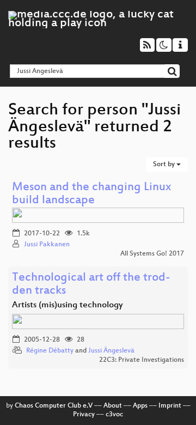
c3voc (114, 414)
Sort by (164, 164)
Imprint (169, 406)
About (112, 406)
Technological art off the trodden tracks (91, 284)
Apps (140, 406)
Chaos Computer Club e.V (54, 406)
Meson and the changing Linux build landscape (91, 194)
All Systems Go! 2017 (152, 254)
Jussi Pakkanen (47, 244)
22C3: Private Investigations (141, 360)
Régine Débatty (50, 351)
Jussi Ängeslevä (111, 351)
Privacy (84, 414)
